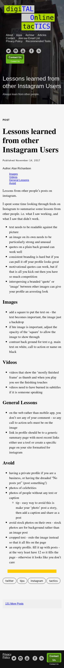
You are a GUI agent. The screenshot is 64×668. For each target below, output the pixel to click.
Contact (10, 38)
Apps (19, 35)
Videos (13, 177)
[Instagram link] (15, 50)
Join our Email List (29, 38)
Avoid (12, 183)
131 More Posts (14, 603)
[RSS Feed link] (38, 50)
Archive (29, 35)
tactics (53, 580)
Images (13, 174)
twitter (9, 580)
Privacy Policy (14, 41)
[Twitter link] (8, 50)
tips (22, 580)
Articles (42, 35)
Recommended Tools (38, 41)
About (9, 35)
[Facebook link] (31, 50)
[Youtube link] (23, 50)
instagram (37, 580)
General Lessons (19, 180)
